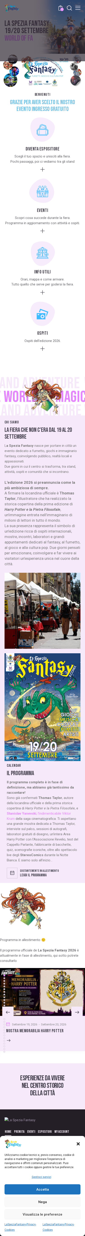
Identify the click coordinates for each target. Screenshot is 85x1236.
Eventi (42, 210)
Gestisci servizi (41, 1177)
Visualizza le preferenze (42, 1214)
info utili (42, 272)
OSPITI (42, 333)
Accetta (42, 1189)
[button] (78, 1144)
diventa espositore (43, 149)
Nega (42, 1202)
